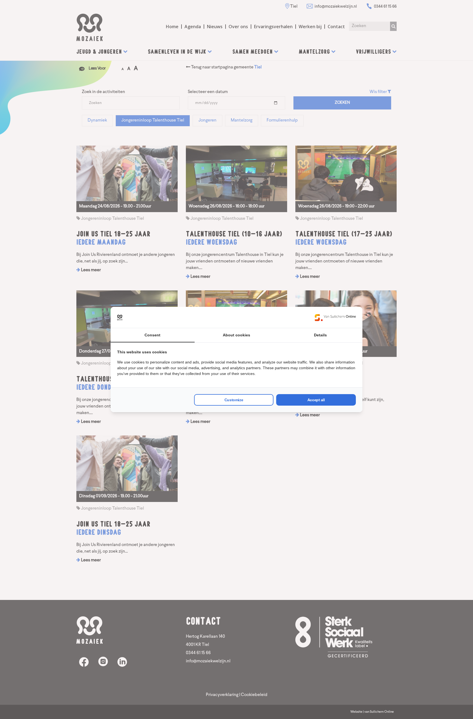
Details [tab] (320, 335)
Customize (233, 400)
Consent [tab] (152, 335)
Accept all (316, 400)
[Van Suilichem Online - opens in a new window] (335, 317)
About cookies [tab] (236, 335)
